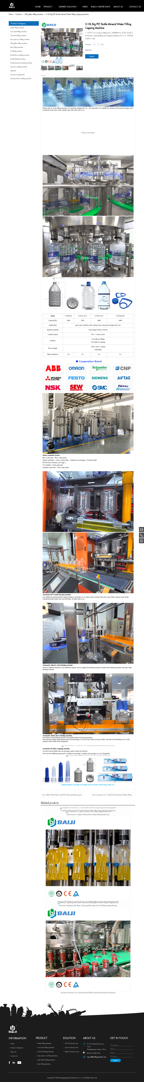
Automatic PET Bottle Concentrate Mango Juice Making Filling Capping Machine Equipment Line (88, 901)
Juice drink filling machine (18, 32)
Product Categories (16, 1048)
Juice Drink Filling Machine (45, 1047)
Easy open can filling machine (20, 39)
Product (48, 6)
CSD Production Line (70, 1043)
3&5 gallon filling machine (18, 43)
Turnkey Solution (67, 6)
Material (13, 71)
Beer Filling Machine (43, 1064)
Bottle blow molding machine (19, 55)
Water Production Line (71, 1052)
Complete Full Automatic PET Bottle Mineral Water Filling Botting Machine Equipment (88, 810)
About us (118, 6)
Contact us (135, 6)
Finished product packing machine (21, 63)
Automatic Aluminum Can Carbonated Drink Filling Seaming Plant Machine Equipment (88, 992)
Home (38, 6)
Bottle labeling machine (18, 59)
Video (85, 6)
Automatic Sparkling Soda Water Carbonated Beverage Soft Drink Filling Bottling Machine (88, 905)
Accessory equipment (17, 75)
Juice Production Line (70, 1047)
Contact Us (13, 1056)
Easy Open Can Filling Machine (47, 1056)
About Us (13, 1052)
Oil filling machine (16, 51)
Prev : (63, 795)
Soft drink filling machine (18, 35)
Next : (113, 795)
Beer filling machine (16, 47)
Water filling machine (17, 28)
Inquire (91, 56)
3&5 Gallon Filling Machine (45, 1060)
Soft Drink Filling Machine (45, 1052)
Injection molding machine (18, 67)
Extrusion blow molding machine (20, 78)
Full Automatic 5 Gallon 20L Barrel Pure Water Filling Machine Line (88, 814)
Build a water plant (100, 6)
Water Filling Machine (43, 1043)
